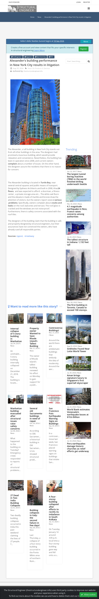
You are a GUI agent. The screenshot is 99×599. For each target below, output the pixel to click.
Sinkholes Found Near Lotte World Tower (78, 350)
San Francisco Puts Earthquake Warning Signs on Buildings (55, 416)
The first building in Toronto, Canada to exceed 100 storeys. (77, 307)
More (86, 41)
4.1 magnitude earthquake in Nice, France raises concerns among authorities (77, 211)
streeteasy (29, 236)
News (39, 17)
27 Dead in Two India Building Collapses (15, 500)
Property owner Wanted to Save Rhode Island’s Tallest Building (35, 337)
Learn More (39, 50)
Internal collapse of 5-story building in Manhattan (16, 335)
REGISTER (86, 2)
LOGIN (78, 2)
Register (83, 49)
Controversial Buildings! (56, 329)
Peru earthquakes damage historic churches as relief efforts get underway (78, 447)
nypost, (20, 236)
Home (32, 17)
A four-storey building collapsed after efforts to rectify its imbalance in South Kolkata (54, 508)
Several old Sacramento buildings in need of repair (36, 414)
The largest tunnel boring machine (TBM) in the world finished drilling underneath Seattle (77, 179)
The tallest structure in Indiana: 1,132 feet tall (78, 242)
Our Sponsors (14, 2)
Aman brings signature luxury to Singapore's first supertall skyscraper (77, 379)
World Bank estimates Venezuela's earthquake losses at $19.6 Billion (78, 413)
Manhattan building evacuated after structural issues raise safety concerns (16, 418)
